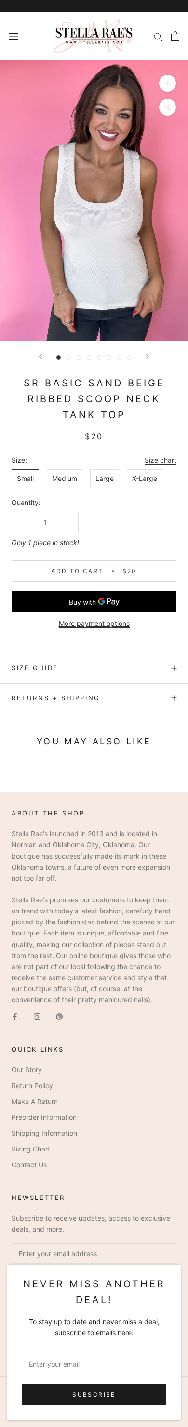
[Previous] (40, 356)
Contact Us (29, 1165)
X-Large (144, 478)
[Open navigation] (13, 35)
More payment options (94, 623)
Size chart (160, 460)
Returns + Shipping (56, 698)
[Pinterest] (59, 1015)
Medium (64, 478)
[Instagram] (37, 1015)
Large (104, 478)
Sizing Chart (31, 1149)
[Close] (170, 1275)
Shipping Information (44, 1133)
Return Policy (32, 1085)
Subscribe (94, 1394)
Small (25, 478)
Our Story (27, 1070)
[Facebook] (15, 1015)
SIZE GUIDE (35, 668)
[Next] (147, 356)
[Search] (158, 36)
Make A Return (35, 1101)
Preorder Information (44, 1117)
